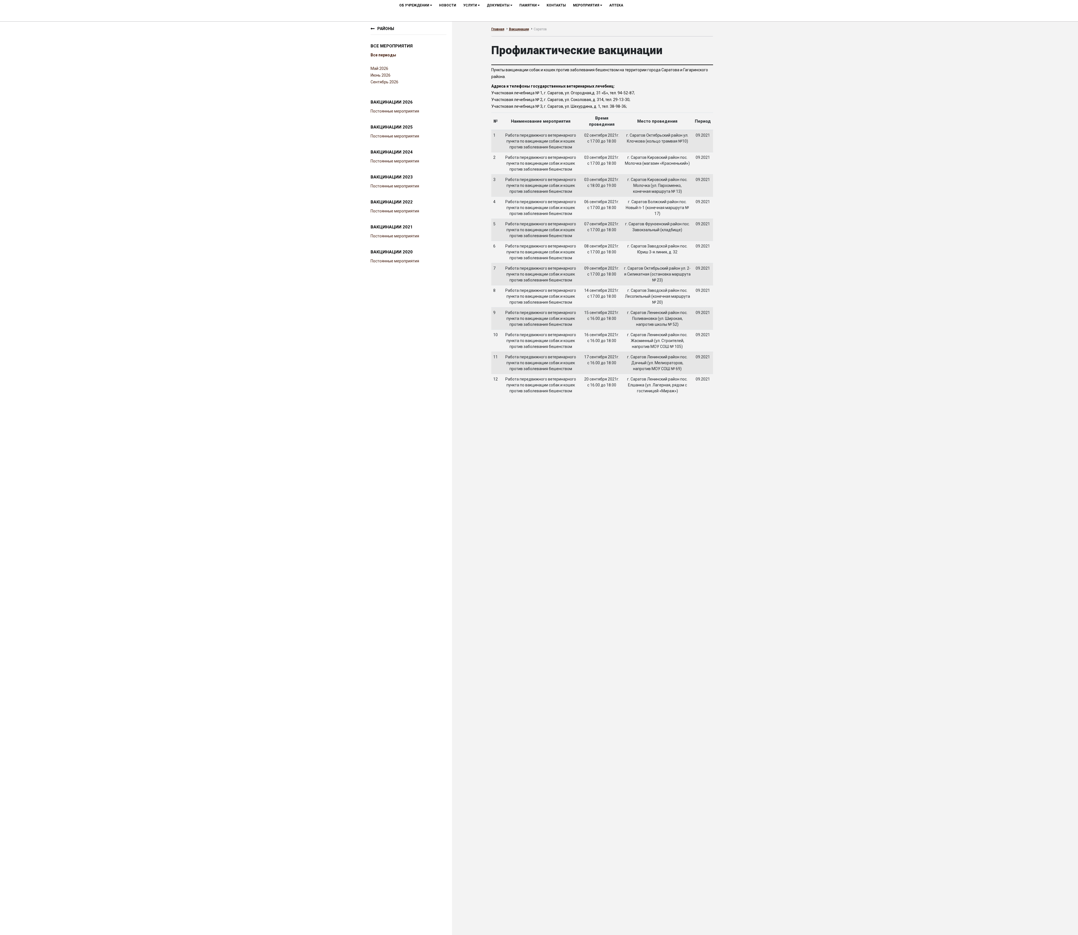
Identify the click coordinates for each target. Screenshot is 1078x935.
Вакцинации (519, 29)
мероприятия (586, 5)
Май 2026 (379, 68)
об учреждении (414, 5)
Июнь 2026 (380, 75)
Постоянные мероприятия (395, 111)
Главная (497, 29)
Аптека (616, 5)
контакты (556, 5)
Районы (385, 28)
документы (498, 5)
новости (447, 5)
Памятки (528, 5)
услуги (470, 5)
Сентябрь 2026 (384, 82)
